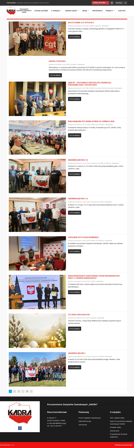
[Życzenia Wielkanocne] (37, 331)
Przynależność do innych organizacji (118, 435)
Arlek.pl (12, 445)
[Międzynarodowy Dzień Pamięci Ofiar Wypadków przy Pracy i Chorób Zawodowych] (37, 292)
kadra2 (79, 26)
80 (27, 391)
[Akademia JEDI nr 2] (37, 369)
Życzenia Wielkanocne (79, 314)
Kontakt (122, 11)
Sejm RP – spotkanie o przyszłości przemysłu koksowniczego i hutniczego (89, 84)
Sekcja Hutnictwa (102, 88)
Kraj (96, 88)
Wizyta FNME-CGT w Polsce (81, 22)
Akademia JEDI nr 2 (76, 353)
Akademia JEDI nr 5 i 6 (78, 160)
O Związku (55, 11)
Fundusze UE (95, 163)
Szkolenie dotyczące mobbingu (83, 237)
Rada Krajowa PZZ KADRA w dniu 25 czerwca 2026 (91, 121)
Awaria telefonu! (57, 61)
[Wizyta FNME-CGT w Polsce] (37, 39)
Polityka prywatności (123, 445)
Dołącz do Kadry (99, 3)
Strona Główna (41, 11)
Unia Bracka (83, 425)
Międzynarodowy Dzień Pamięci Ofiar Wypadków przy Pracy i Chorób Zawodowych (94, 277)
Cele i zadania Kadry (117, 418)
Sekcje (84, 11)
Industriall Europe (85, 421)
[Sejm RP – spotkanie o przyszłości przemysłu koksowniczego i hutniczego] (37, 99)
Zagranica (98, 26)
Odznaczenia (114, 431)
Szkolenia (101, 240)
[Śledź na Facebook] (20, 428)
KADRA (92, 26)
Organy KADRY (71, 11)
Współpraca (97, 11)
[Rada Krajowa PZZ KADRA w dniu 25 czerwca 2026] (37, 137)
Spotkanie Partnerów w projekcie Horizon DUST (33, 3)
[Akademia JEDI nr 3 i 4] (37, 215)
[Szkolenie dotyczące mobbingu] (37, 253)
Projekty (109, 11)
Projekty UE (107, 163)
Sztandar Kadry (115, 427)
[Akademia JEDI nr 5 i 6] (37, 176)
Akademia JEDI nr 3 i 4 (78, 198)
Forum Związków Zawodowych (90, 418)
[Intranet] (112, 3)
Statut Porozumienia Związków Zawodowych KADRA (121, 422)
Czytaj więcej (74, 37)
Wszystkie (73, 64)
